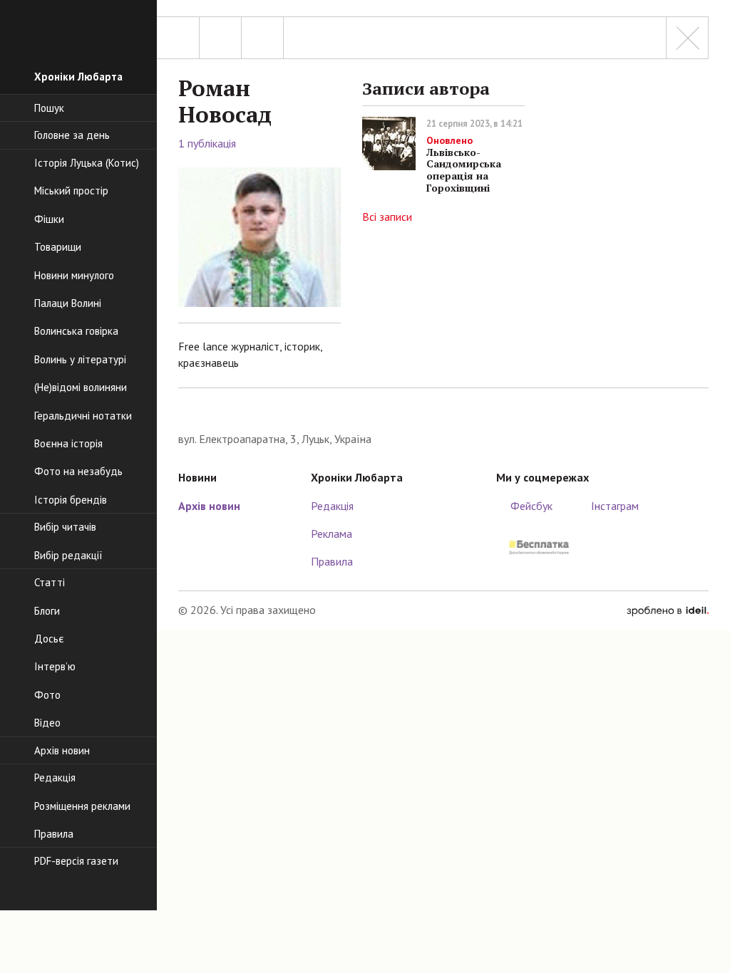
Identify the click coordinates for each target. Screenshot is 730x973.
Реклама (331, 533)
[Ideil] (668, 610)
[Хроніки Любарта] (443, 409)
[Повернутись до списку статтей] (687, 37)
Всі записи (387, 216)
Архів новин (209, 506)
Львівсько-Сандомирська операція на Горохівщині (463, 164)
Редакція (332, 506)
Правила (332, 561)
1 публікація (207, 143)
